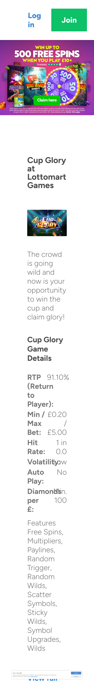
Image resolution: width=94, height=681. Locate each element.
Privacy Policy (34, 676)
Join (69, 20)
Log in (34, 20)
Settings (76, 676)
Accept (76, 673)
